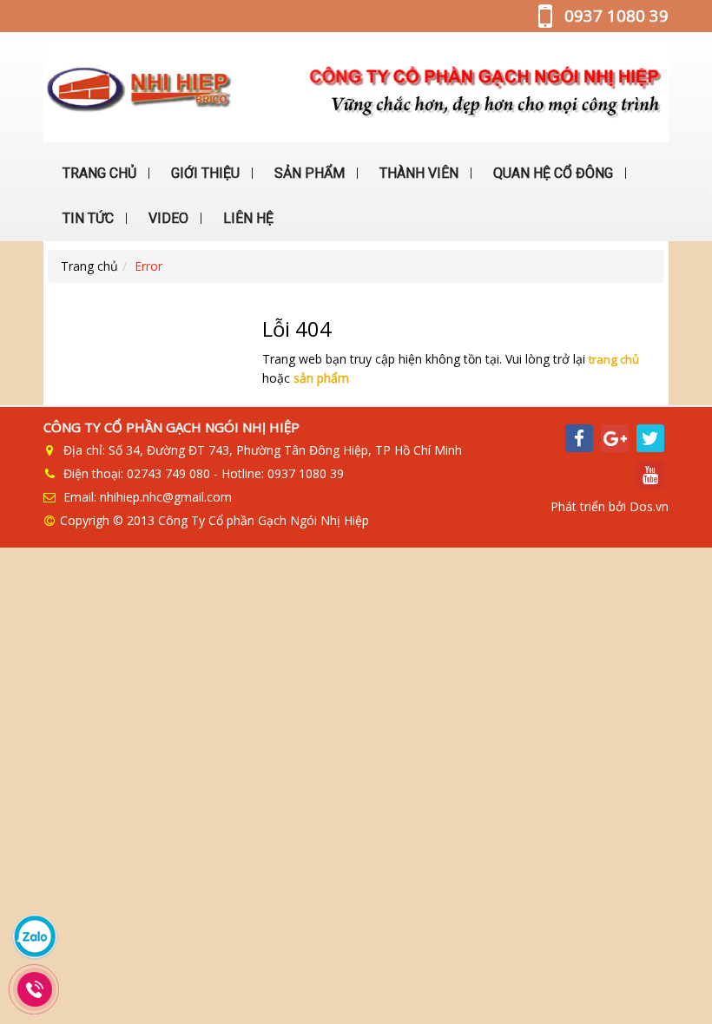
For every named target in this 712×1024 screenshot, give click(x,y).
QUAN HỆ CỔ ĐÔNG (551, 173)
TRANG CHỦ (97, 173)
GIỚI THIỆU (204, 173)
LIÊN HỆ (247, 218)
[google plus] (615, 438)
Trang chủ (89, 266)
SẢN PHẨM (308, 173)
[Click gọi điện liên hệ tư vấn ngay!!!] (35, 989)
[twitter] (650, 438)
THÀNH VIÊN (417, 173)
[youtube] (650, 475)
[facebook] (579, 438)
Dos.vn (649, 506)
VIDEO (166, 218)
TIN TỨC (86, 218)
